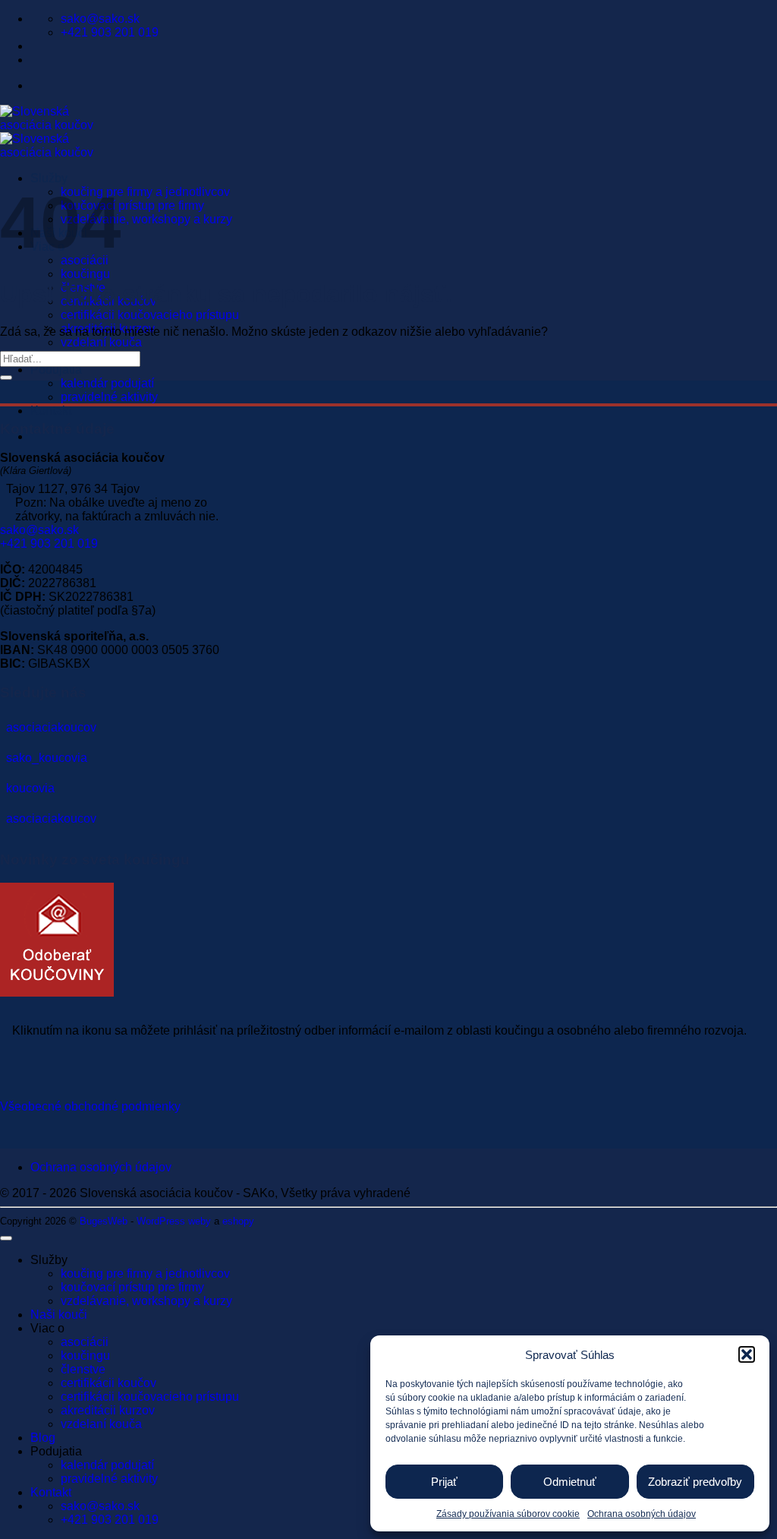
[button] (746, 1354)
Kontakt (50, 410)
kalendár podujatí (107, 383)
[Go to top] (6, 1238)
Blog (42, 1437)
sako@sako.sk (39, 529)
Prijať (444, 1481)
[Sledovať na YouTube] (388, 819)
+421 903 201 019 (49, 543)
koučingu (85, 273)
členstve (83, 1369)
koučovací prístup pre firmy (132, 205)
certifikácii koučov (108, 1382)
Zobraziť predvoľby (695, 1481)
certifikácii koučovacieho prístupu (150, 314)
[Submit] (6, 377)
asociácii (85, 1341)
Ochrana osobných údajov (641, 1514)
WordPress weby (174, 1221)
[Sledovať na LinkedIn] (388, 788)
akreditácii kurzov (108, 1410)
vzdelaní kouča (101, 342)
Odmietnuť (569, 1481)
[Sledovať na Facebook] (388, 728)
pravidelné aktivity (109, 396)
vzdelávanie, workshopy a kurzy (146, 219)
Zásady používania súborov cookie (508, 1514)
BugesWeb (103, 1221)
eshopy (238, 1221)
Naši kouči (58, 1314)
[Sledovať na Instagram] (388, 758)
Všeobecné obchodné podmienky (90, 1106)
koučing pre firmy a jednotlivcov (145, 191)
